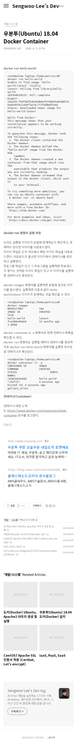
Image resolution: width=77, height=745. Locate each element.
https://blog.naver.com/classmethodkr (34, 469)
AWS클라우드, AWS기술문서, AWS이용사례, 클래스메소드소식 (37, 483)
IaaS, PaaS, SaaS (13, 546)
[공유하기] (18, 506)
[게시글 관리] (23, 506)
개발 (6, 519)
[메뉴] (6, 6)
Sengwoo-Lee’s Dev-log (38, 6)
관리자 (51, 737)
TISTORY (39, 737)
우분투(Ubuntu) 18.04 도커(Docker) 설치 (24, 534)
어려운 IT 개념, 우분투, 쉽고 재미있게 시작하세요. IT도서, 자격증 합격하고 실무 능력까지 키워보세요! (38, 454)
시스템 (14, 519)
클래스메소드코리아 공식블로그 (32, 475)
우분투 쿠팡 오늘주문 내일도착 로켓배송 (38, 447)
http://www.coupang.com (25, 441)
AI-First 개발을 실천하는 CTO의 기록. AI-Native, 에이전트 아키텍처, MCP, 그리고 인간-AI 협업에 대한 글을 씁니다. (30, 699)
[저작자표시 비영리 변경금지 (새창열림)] (50, 505)
